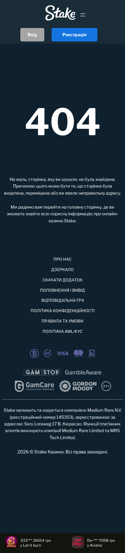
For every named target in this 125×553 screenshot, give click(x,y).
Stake (70, 220)
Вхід (32, 34)
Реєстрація (74, 34)
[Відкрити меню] (82, 15)
